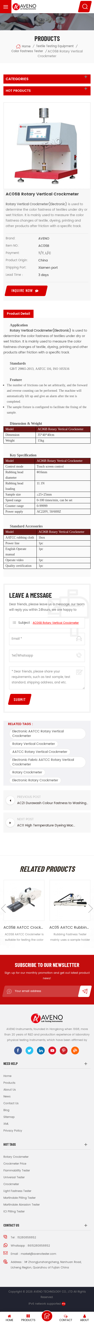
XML (6, 1124)
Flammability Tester (16, 1170)
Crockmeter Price (14, 1164)
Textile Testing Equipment (55, 46)
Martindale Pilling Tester (19, 1198)
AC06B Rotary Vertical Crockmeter (56, 623)
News (6, 1096)
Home (26, 46)
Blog (6, 1110)
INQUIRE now (22, 290)
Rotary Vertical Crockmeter (33, 743)
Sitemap (9, 1117)
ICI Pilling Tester (14, 1211)
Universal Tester (14, 1177)
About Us (9, 1090)
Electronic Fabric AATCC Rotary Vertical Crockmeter (43, 762)
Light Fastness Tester (17, 1191)
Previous (3, 908)
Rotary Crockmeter (27, 772)
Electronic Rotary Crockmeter (35, 780)
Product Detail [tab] (18, 313)
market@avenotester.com (38, 1254)
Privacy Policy (12, 1131)
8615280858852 (39, 1246)
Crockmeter (11, 1184)
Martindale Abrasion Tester (21, 1205)
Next (90, 908)
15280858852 (26, 1237)
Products (9, 1083)
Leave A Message (47, 1316)
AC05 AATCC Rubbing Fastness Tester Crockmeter (70, 927)
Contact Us (10, 1103)
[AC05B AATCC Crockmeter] (24, 900)
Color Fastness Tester (27, 51)
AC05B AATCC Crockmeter (24, 927)
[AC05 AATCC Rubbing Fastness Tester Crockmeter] (70, 900)
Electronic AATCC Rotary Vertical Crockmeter (38, 734)
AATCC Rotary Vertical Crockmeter (39, 751)
